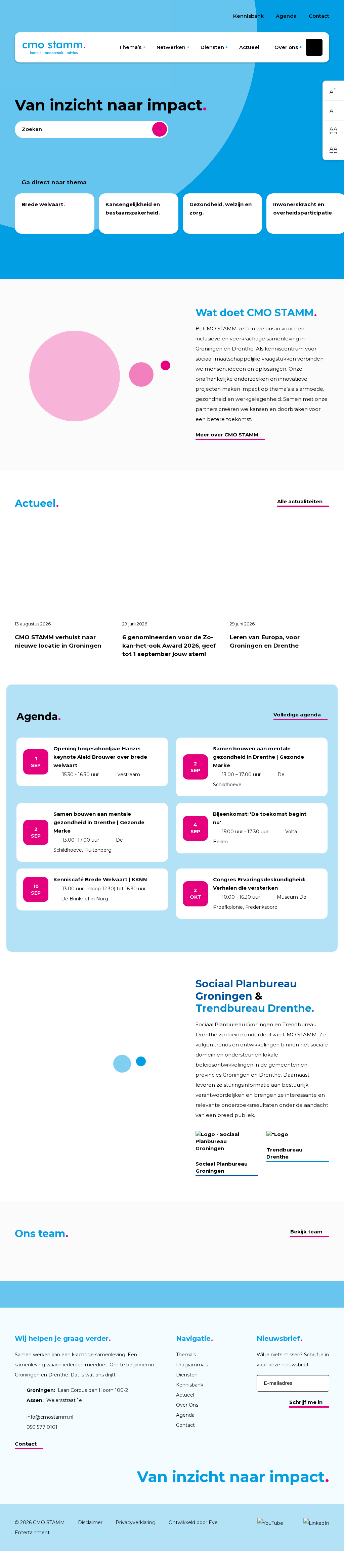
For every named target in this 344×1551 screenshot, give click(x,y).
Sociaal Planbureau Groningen (222, 1167)
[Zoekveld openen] (314, 47)
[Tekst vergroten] (333, 91)
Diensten (212, 47)
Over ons (286, 47)
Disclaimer (90, 1522)
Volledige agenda (297, 714)
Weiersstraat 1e (54, 1400)
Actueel (249, 47)
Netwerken (171, 47)
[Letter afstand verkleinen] (333, 150)
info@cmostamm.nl (50, 1417)
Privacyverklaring (136, 1522)
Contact (319, 16)
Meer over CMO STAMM (227, 434)
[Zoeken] (159, 129)
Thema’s (130, 47)
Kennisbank (248, 16)
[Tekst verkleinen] (333, 111)
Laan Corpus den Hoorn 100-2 (77, 1390)
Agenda (286, 16)
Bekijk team (306, 1231)
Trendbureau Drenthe (284, 1153)
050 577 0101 (42, 1427)
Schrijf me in (305, 1402)
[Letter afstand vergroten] (333, 130)
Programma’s (192, 1365)
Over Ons (187, 1405)
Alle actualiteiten (299, 501)
